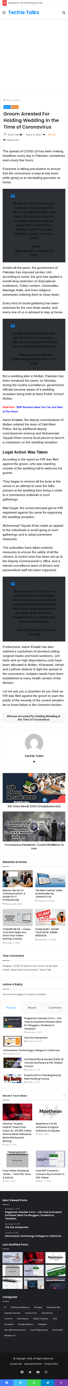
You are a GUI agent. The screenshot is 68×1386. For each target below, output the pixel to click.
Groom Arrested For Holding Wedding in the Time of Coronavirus (34, 717)
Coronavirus (47, 1313)
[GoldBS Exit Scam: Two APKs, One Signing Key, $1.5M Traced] (12, 1258)
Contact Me (16, 1363)
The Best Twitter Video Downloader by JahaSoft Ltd (49, 893)
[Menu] (4, 13)
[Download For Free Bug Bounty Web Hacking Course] (12, 1079)
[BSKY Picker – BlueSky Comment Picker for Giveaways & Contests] (34, 1283)
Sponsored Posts (33, 1363)
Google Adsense (25, 1324)
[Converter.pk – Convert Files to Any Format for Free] (55, 1270)
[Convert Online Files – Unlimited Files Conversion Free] (12, 1283)
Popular (11, 1007)
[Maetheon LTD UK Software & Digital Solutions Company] (50, 1112)
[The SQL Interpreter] (12, 1041)
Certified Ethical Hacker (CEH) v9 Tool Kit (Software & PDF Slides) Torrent (43, 1063)
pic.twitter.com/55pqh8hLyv (36, 346)
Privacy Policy (51, 1363)
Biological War (53, 1307)
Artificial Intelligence (20, 1307)
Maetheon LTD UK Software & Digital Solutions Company (37, 2)
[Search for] (64, 13)
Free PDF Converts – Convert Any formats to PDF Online (50, 1174)
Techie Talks (13, 134)
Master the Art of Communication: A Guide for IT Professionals (14, 895)
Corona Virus (31, 1313)
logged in (21, 994)
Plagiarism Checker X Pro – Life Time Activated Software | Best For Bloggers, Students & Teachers (43, 1023)
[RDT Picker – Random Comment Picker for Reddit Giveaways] (55, 1283)
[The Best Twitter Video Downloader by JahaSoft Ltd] (50, 878)
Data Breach (23, 1318)
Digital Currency (40, 1318)
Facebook (9, 1324)
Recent (32, 1007)
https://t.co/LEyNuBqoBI (29, 342)
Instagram (42, 1324)
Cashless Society (12, 1313)
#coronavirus (26, 600)
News (17, 100)
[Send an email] (21, 134)
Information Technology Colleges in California (31, 1050)
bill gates (38, 1307)
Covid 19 (8, 1318)
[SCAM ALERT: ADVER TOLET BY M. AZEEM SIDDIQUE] (50, 917)
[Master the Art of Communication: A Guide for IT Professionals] (18, 878)
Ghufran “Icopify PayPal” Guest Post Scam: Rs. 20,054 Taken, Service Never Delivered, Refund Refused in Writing (17, 1132)
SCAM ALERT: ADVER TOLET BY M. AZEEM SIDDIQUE (47, 932)
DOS (55, 1318)
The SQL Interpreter (36, 1037)
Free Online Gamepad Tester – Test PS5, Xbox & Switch (17, 1174)
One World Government (15, 1330)
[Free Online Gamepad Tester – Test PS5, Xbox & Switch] (17, 1159)
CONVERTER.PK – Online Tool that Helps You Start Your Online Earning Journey (17, 934)
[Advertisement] (34, 56)
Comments (55, 1007)
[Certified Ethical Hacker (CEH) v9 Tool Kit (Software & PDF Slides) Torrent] (12, 1063)
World (14, 107)
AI (5, 1307)
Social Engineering (38, 1330)
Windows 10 (10, 1335)
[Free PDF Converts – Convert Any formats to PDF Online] (50, 1159)
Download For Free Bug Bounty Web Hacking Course (42, 1077)
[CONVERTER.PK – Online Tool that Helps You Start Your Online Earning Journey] (18, 917)
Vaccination (57, 1330)
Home (8, 100)
